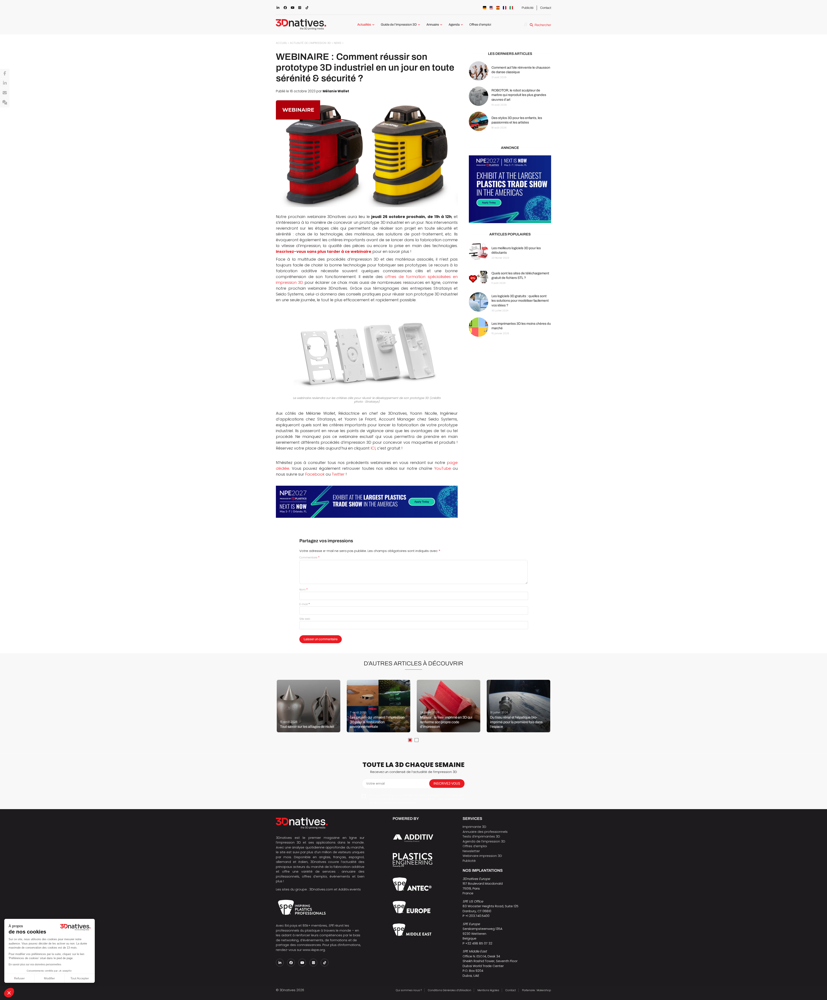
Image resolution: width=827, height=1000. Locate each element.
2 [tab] (416, 740)
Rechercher (543, 25)
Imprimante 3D (474, 826)
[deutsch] (484, 7)
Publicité (527, 7)
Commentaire (309, 557)
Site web (304, 619)
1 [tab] (410, 740)
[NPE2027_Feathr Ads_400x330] (510, 189)
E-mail (304, 604)
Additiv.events (349, 889)
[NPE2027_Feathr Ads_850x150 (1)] (367, 502)
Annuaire (432, 24)
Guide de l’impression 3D (399, 24)
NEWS (337, 43)
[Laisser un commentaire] (4, 102)
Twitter (338, 474)
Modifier (49, 978)
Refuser (19, 978)
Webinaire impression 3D (482, 855)
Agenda (454, 24)
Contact (545, 7)
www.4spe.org (314, 949)
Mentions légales (488, 990)
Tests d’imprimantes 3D (481, 836)
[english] (491, 7)
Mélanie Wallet (336, 91)
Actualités (364, 24)
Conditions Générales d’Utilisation (449, 990)
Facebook (315, 474)
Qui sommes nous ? (409, 990)
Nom (303, 589)
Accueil (281, 43)
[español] (498, 7)
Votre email (375, 783)
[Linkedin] (4, 83)
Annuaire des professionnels (485, 831)
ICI (373, 448)
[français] (504, 7)
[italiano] (511, 7)
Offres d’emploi (480, 24)
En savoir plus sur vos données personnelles (35, 964)
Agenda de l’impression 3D (484, 841)
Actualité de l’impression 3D (310, 43)
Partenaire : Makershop (536, 990)
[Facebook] (4, 73)
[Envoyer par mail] (4, 93)
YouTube (442, 468)
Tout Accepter (79, 978)
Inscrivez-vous (447, 783)
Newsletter (471, 851)
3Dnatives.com (321, 889)
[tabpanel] (309, 706)
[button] (9, 993)
